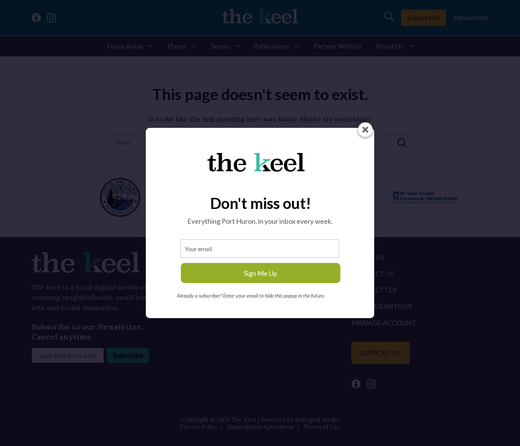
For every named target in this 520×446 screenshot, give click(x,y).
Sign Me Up (260, 273)
